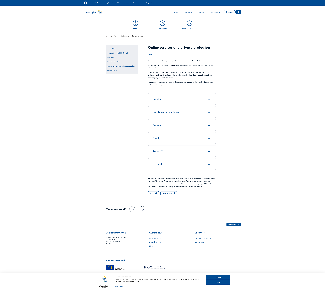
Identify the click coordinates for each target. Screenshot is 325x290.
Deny (218, 282)
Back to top (232, 225)
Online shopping (162, 28)
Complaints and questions (202, 238)
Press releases (154, 242)
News (151, 246)
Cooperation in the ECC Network (117, 53)
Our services (176, 12)
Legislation (110, 57)
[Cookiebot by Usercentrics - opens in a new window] (103, 286)
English (230, 12)
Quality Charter (112, 70)
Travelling (135, 28)
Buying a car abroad (189, 28)
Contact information (214, 12)
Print (151, 193)
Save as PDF (167, 193)
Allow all (218, 277)
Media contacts (198, 242)
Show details (119, 286)
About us (201, 12)
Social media (154, 238)
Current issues (189, 12)
